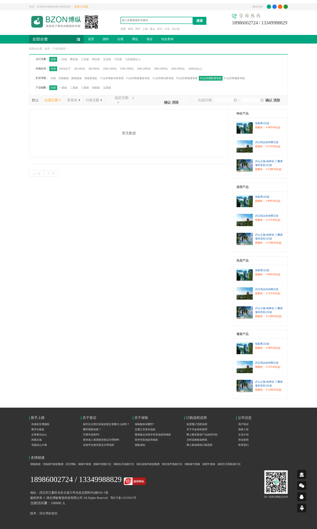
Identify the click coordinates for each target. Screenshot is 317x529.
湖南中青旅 (84, 464)
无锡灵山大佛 (39, 444)
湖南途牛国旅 (192, 464)
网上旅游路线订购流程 (199, 444)
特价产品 (243, 113)
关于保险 (141, 417)
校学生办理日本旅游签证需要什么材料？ (106, 424)
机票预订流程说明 (197, 424)
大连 (167, 28)
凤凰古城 (36, 439)
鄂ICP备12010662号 (123, 497)
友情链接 (38, 457)
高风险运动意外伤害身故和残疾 (153, 434)
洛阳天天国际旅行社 (229, 464)
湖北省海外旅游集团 (148, 464)
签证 (150, 39)
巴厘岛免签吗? (91, 434)
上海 (145, 28)
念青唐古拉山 (39, 434)
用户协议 (243, 424)
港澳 (123, 28)
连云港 (176, 28)
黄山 (152, 28)
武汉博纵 (71, 464)
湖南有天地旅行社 (123, 464)
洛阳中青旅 (208, 464)
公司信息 (245, 417)
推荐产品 (243, 187)
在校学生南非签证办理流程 (98, 444)
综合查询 (167, 39)
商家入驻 (243, 429)
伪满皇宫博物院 (40, 424)
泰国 (130, 28)
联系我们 (243, 444)
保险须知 (140, 444)
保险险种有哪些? (144, 424)
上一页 (36, 173)
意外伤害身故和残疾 (146, 439)
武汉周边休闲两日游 (266, 142)
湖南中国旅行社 (102, 464)
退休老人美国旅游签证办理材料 (101, 439)
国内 (106, 39)
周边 (135, 39)
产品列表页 (59, 48)
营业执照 (243, 439)
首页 (91, 39)
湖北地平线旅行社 (172, 464)
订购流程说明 (196, 417)
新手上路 (38, 417)
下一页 (51, 173)
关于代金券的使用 (197, 429)
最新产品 (243, 334)
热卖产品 (243, 260)
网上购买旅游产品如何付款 (202, 434)
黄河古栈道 (37, 429)
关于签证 (89, 417)
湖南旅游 (35, 464)
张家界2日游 (262, 123)
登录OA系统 (81, 6)
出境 (120, 39)
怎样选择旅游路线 (197, 439)
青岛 (159, 28)
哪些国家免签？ (92, 429)
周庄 (137, 28)
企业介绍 (243, 434)
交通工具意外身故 (145, 429)
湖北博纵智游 (48, 513)
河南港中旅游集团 (53, 464)
